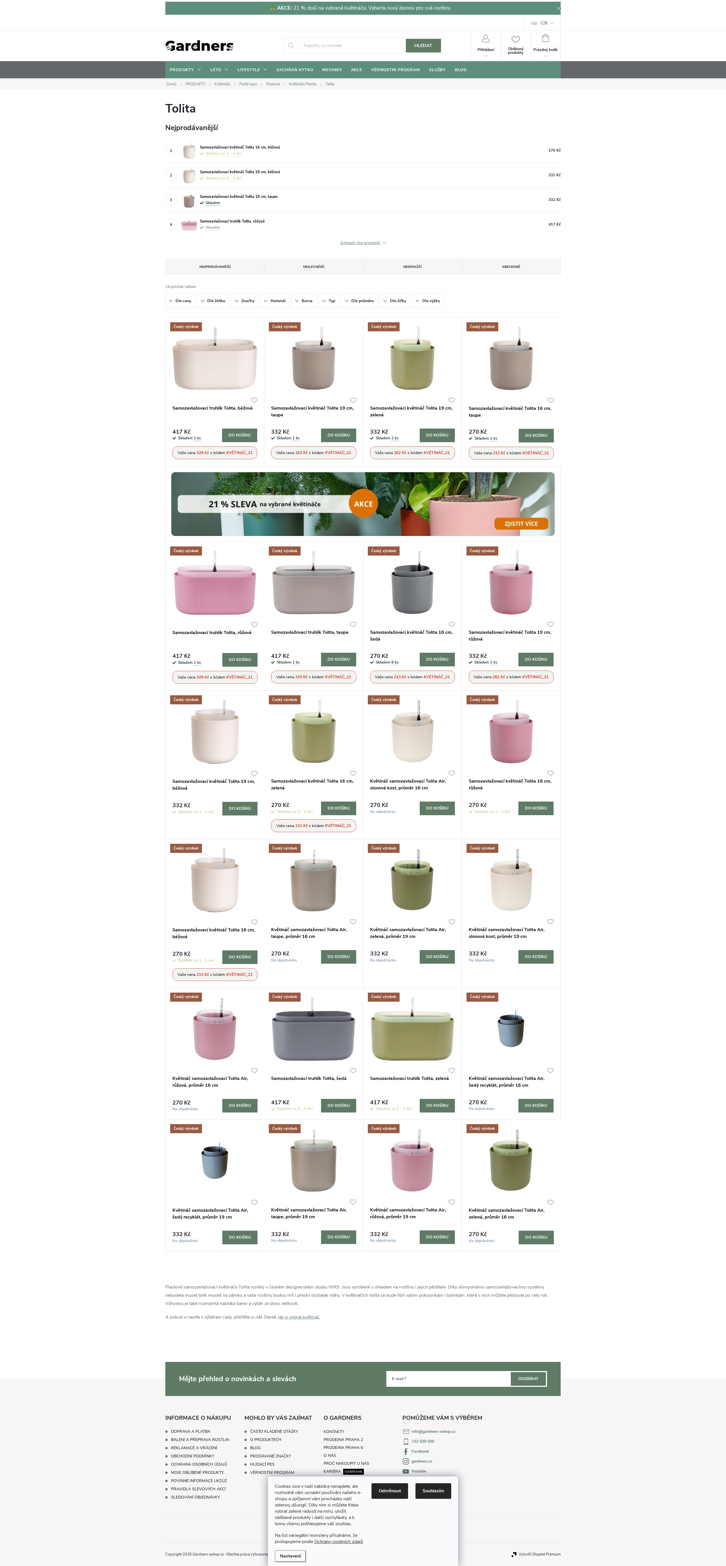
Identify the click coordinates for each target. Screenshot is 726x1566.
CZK (544, 23)
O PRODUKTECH (265, 1440)
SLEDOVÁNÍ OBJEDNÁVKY (195, 1497)
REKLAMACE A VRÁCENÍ (194, 1448)
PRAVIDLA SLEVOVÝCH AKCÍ (198, 1489)
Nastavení (290, 1556)
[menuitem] (185, 70)
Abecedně (511, 266)
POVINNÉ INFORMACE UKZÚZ (199, 1481)
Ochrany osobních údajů (338, 1542)
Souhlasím (433, 1491)
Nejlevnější (313, 266)
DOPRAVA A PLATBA (190, 1431)
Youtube (418, 1471)
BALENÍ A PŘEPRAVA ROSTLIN (200, 1439)
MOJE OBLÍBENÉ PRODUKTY (197, 1472)
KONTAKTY (334, 1431)
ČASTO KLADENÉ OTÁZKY (274, 1431)
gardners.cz (421, 1461)
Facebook (420, 1451)
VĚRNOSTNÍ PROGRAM (272, 1472)
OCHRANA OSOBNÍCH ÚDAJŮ (199, 1464)
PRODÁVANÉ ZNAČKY (270, 1456)
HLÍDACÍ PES (262, 1464)
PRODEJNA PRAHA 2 (343, 1439)
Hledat (423, 46)
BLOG (255, 1448)
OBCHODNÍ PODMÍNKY (192, 1456)
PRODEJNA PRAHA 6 (343, 1447)
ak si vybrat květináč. (299, 1317)
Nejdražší (412, 266)
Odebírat (528, 1378)
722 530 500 (422, 1441)
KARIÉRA (332, 1471)
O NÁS (330, 1455)
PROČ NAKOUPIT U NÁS (346, 1463)
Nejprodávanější (215, 266)
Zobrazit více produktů (360, 243)
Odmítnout (390, 1491)
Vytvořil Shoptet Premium (540, 1554)
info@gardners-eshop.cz (433, 1431)
